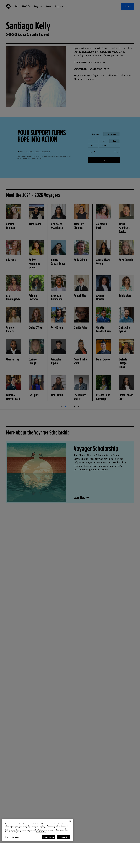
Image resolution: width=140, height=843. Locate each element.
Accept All (63, 837)
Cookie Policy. (41, 832)
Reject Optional (48, 837)
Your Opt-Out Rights (12, 837)
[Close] (70, 821)
